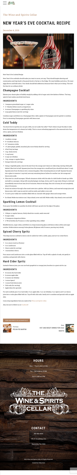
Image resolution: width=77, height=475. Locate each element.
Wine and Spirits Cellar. (39, 301)
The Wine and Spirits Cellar (20, 14)
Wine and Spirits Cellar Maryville (16, 320)
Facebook (24, 305)
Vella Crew (42, 463)
